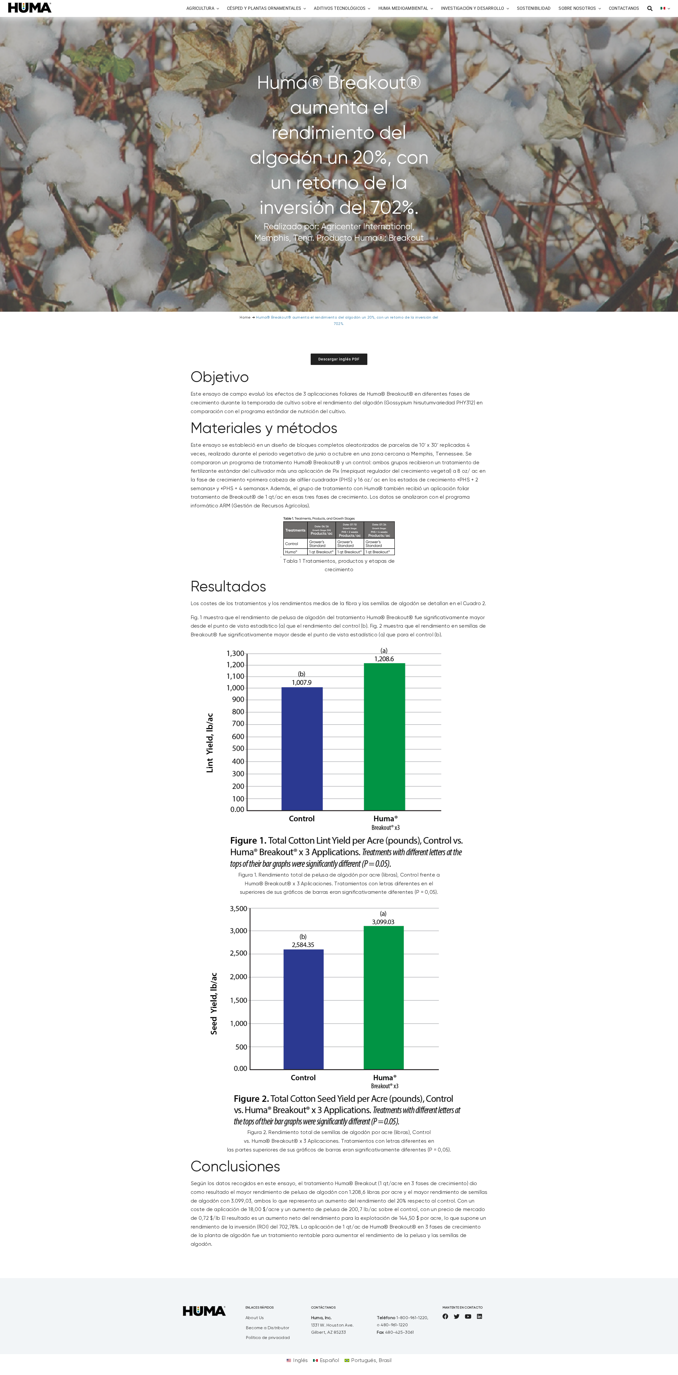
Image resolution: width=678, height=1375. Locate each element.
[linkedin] (479, 1316)
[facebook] (445, 1316)
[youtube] (468, 1316)
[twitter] (457, 1316)
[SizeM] (30, 5)
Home (245, 317)
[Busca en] (650, 8)
